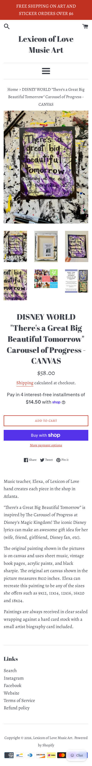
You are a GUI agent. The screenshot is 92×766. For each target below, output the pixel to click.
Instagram (14, 678)
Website (11, 693)
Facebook (12, 685)
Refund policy (16, 708)
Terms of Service (19, 700)
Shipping (24, 383)
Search (10, 670)
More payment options (46, 445)
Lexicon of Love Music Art (46, 44)
